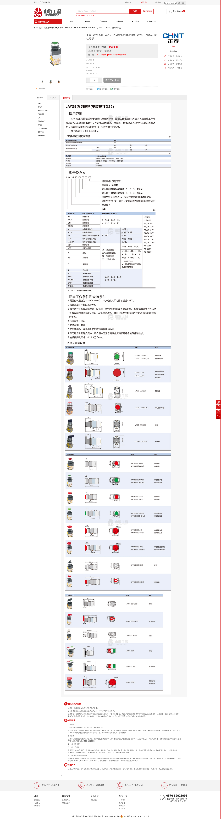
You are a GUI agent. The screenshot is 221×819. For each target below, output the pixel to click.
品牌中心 (119, 21)
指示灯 (40, 107)
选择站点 (181, 3)
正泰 (173, 46)
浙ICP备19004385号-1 (111, 816)
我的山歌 (128, 2)
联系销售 (144, 2)
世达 (92, 15)
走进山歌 (37, 800)
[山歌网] (51, 12)
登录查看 (113, 47)
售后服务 (122, 808)
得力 (88, 15)
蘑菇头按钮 (41, 135)
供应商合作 (151, 21)
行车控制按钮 (42, 128)
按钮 (56, 28)
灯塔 (39, 118)
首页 (71, 21)
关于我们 (135, 21)
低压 (40, 28)
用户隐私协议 (46, 2)
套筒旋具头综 (80, 15)
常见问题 (94, 800)
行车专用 (41, 114)
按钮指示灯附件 (43, 110)
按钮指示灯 (48, 28)
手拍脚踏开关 (42, 121)
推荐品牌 (53, 98)
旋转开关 (41, 132)
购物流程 (122, 806)
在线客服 (158, 2)
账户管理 (122, 803)
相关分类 (40, 98)
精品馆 (87, 21)
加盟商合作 (66, 803)
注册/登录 (122, 800)
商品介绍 (66, 98)
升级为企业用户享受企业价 (117, 55)
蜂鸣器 (40, 125)
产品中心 (103, 21)
